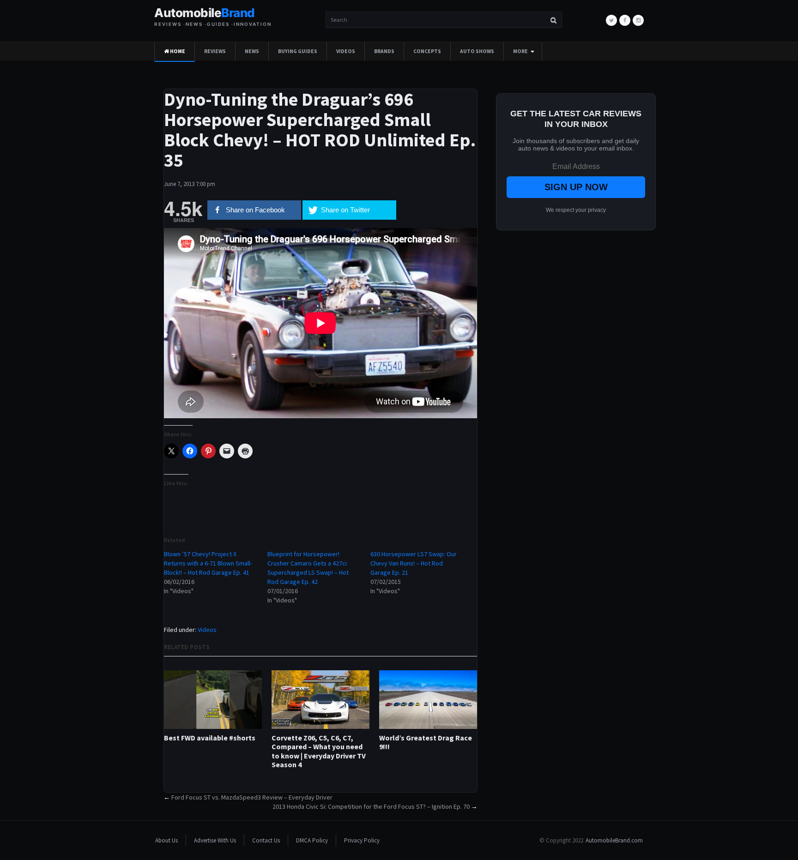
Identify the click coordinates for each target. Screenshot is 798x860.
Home (177, 51)
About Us (166, 840)
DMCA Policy (312, 840)
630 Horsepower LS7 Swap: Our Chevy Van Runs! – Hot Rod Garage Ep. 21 (413, 563)
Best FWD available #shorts (209, 738)
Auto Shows (477, 51)
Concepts (427, 51)
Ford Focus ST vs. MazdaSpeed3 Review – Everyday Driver (251, 797)
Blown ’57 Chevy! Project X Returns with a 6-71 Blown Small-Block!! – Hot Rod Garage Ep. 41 (208, 563)
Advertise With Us (215, 840)
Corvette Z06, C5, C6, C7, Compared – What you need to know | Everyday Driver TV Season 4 (319, 751)
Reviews (215, 51)
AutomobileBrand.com (614, 840)
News (252, 51)
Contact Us (266, 840)
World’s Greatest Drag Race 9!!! (425, 742)
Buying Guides (297, 51)
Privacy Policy (362, 840)
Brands (384, 51)
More (520, 51)
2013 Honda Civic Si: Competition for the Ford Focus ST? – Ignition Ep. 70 (371, 806)
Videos (345, 51)
